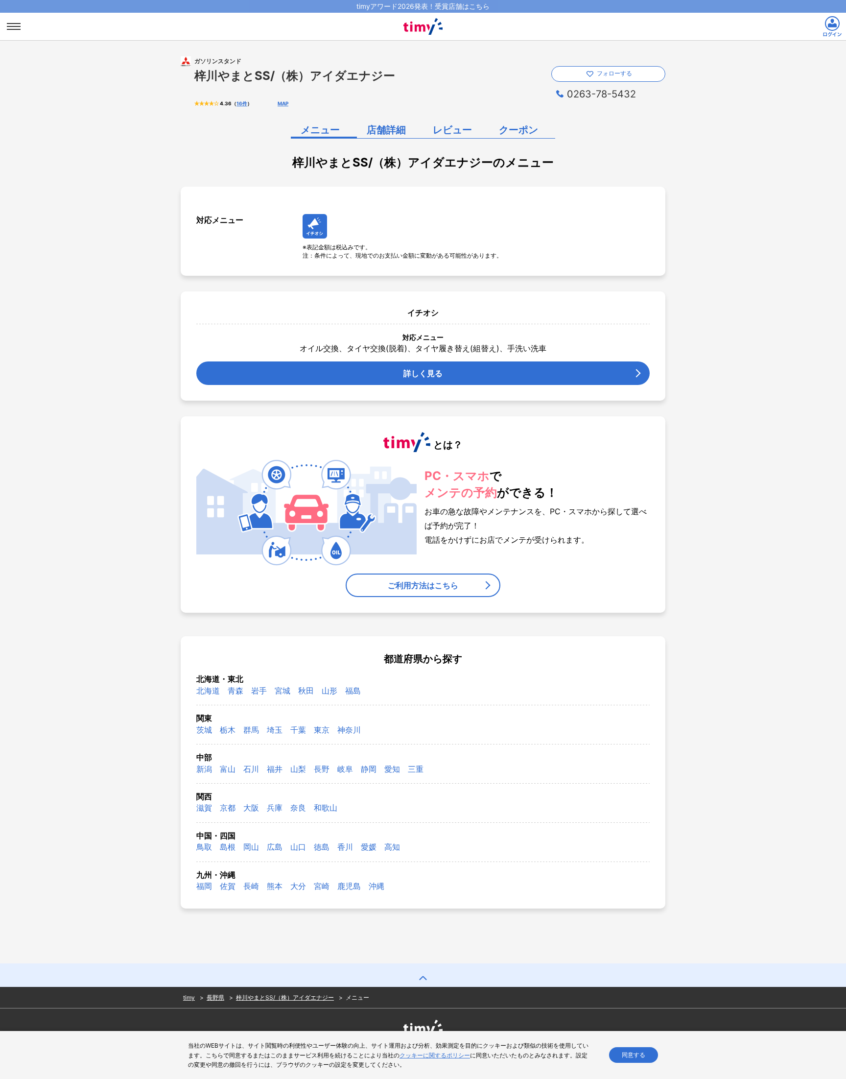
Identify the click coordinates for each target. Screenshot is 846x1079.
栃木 (227, 730)
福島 (353, 690)
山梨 (298, 769)
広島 (274, 847)
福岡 (204, 886)
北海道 (208, 690)
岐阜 (345, 769)
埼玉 (274, 730)
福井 (274, 769)
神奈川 (349, 730)
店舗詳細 (386, 130)
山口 (298, 847)
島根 (227, 847)
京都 (227, 808)
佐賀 (227, 886)
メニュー (320, 130)
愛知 (392, 769)
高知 (392, 847)
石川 (251, 769)
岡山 (251, 847)
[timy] (423, 17)
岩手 (259, 690)
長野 (321, 769)
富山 (227, 769)
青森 (235, 690)
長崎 (251, 886)
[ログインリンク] (832, 26)
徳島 (321, 847)
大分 (298, 886)
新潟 (204, 769)
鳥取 (204, 847)
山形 (329, 690)
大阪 (251, 808)
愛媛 (368, 847)
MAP (283, 103)
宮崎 (321, 886)
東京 (321, 730)
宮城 (282, 690)
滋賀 (204, 808)
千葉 (298, 730)
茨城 (204, 730)
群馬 (251, 730)
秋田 (306, 690)
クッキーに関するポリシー (435, 1055)
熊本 (274, 886)
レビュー (452, 130)
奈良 (298, 808)
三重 (415, 769)
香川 (345, 847)
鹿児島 (349, 886)
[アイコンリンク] (315, 226)
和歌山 (325, 808)
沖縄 (376, 886)
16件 (241, 103)
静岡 (368, 769)
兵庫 (274, 808)
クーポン (518, 130)
